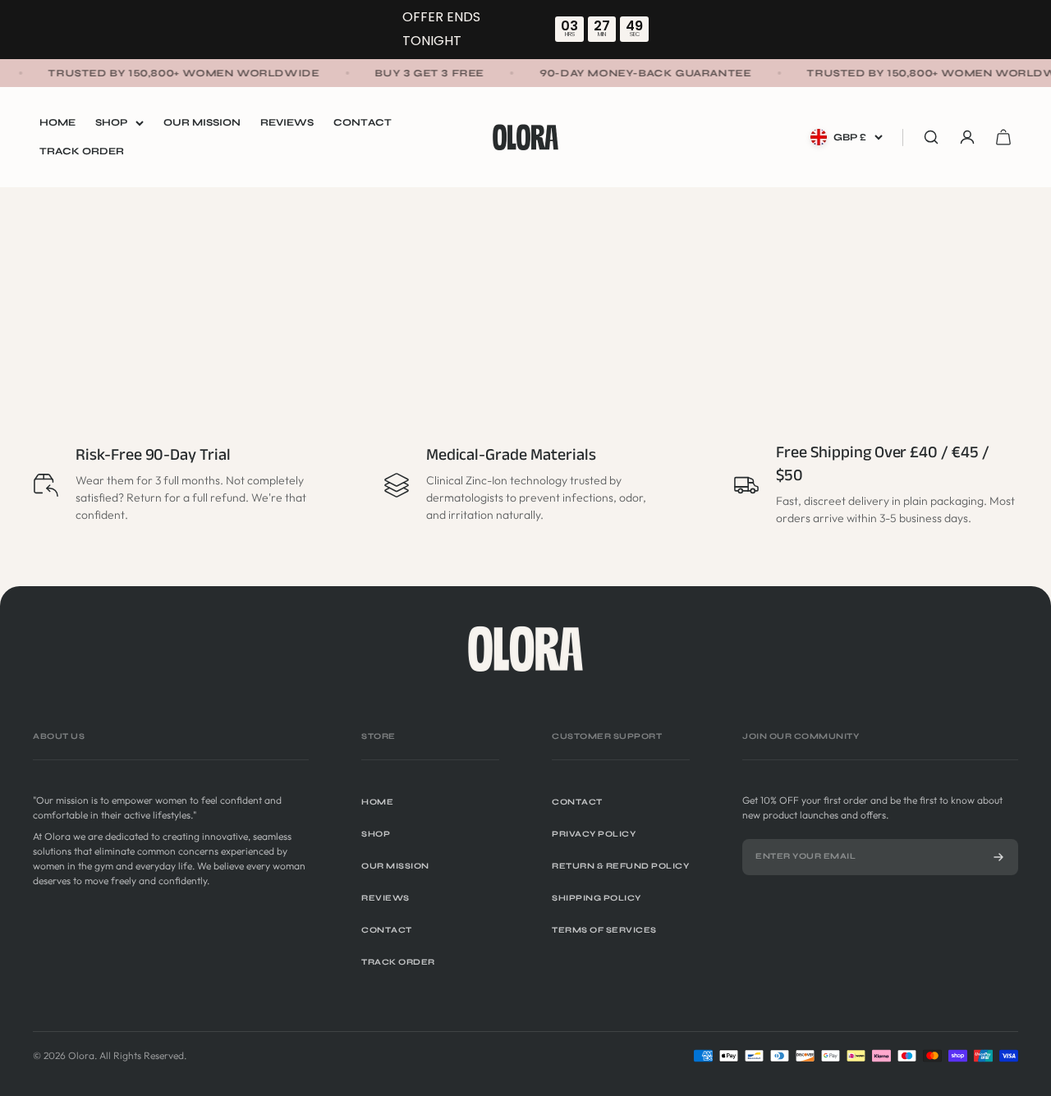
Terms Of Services (604, 930)
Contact (362, 122)
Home (57, 122)
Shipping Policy (596, 898)
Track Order (81, 151)
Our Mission (202, 122)
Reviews (287, 122)
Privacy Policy (594, 834)
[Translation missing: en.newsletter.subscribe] (998, 857)
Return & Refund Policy (620, 866)
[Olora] (525, 649)
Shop (111, 122)
